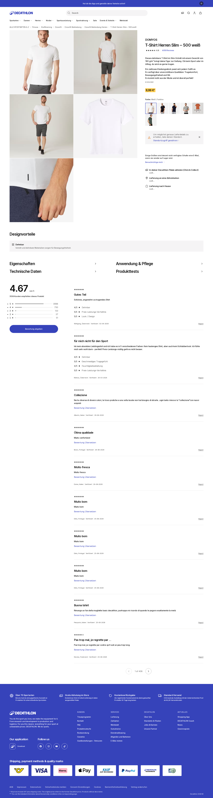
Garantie (81, 737)
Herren (38, 20)
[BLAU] (174, 108)
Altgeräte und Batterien (121, 737)
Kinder (49, 20)
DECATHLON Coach (186, 721)
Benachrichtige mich (154, 162)
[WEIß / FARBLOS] (150, 108)
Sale (95, 20)
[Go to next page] (148, 671)
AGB (11, 787)
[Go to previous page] (129, 671)
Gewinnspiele (183, 729)
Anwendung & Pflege (134, 263)
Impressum (21, 787)
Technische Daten (25, 271)
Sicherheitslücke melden (55, 787)
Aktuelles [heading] (182, 712)
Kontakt (80, 721)
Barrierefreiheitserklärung (116, 787)
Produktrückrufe (84, 729)
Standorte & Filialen (152, 721)
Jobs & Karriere (150, 725)
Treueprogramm (84, 717)
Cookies (97, 787)
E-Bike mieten (116, 741)
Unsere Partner (150, 729)
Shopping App (183, 717)
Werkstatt (124, 20)
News (180, 725)
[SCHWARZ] (162, 108)
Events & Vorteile (107, 20)
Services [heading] (115, 712)
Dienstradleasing (118, 733)
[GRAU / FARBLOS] (150, 120)
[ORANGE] (197, 108)
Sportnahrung (82, 20)
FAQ (78, 725)
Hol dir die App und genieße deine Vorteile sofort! (104, 3)
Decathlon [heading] (149, 712)
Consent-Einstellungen (80, 787)
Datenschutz (35, 787)
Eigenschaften (22, 263)
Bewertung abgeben (34, 329)
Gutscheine (116, 729)
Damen (27, 20)
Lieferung (115, 717)
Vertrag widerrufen (139, 787)
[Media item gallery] (73, 126)
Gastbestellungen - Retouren (89, 741)
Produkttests (127, 271)
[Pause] (201, 3)
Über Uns (148, 717)
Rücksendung (83, 733)
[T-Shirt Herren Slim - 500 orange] (41, 62)
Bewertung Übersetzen (85, 408)
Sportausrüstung (64, 20)
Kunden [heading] (81, 712)
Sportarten (14, 20)
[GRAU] (186, 108)
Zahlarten (115, 721)
